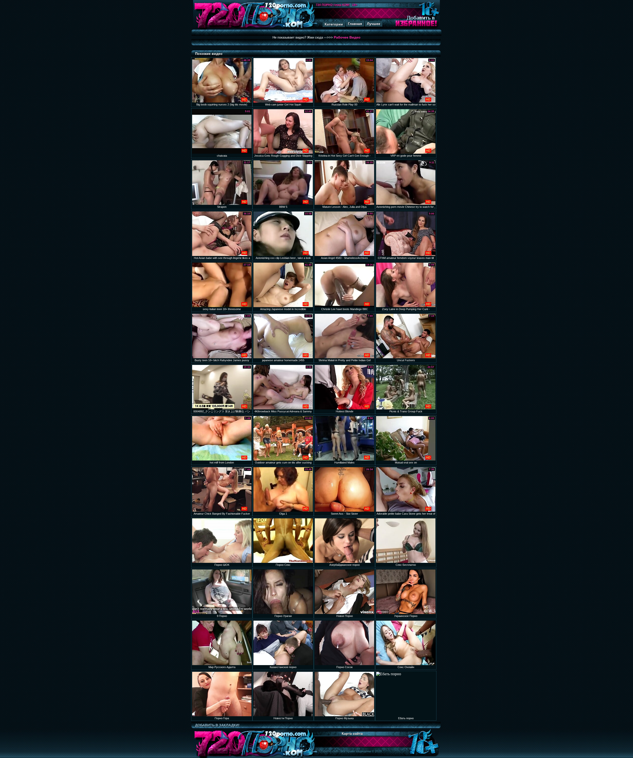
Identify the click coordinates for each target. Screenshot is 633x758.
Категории (334, 24)
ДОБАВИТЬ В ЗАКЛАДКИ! (217, 725)
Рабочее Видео (347, 37)
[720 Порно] (220, 28)
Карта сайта (352, 734)
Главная (355, 24)
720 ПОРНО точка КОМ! (333, 5)
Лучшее (373, 24)
